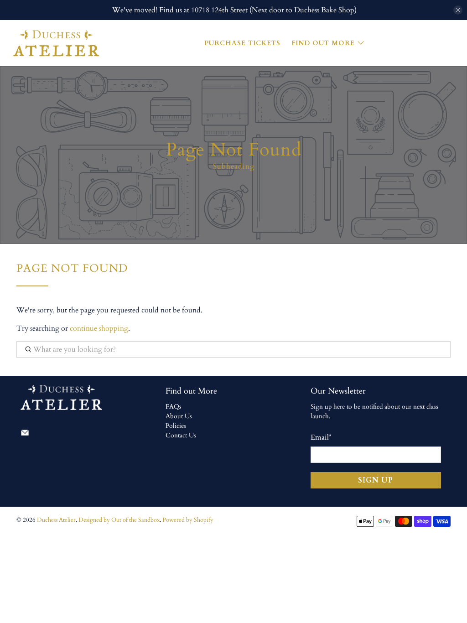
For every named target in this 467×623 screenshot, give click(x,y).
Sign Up (375, 480)
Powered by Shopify (187, 520)
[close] (457, 10)
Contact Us (181, 435)
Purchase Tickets (242, 43)
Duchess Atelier (56, 520)
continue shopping (99, 328)
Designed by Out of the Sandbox (119, 520)
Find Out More (323, 43)
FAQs (174, 406)
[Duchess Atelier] (55, 43)
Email (321, 437)
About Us (179, 416)
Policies (176, 425)
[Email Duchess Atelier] (25, 435)
